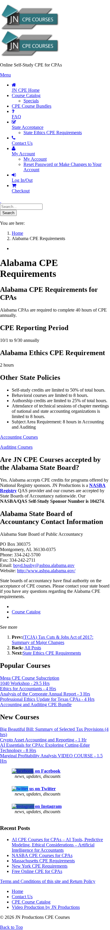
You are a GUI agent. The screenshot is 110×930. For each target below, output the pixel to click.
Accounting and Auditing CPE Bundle (36, 704)
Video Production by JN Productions (46, 907)
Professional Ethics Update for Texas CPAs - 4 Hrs (47, 699)
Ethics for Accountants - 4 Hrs (28, 688)
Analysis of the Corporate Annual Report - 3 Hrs (45, 693)
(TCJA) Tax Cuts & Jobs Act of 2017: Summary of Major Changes (52, 640)
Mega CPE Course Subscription (29, 678)
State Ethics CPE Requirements (52, 653)
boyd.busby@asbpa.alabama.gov (44, 565)
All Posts (32, 647)
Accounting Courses (19, 437)
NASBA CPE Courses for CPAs (42, 855)
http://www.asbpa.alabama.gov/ (46, 570)
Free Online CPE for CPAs (37, 871)
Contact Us (22, 896)
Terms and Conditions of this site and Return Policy (47, 881)
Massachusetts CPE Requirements (43, 860)
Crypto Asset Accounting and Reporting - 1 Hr (43, 739)
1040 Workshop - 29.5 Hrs (25, 683)
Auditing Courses (16, 447)
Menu (5, 74)
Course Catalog (26, 611)
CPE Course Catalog (31, 901)
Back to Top (11, 927)
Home (17, 891)
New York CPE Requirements (39, 866)
